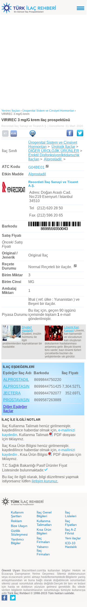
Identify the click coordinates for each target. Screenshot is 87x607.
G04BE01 (36, 167)
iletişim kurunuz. (45, 481)
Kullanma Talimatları (44, 523)
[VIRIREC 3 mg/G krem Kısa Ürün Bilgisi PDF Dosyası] (50, 455)
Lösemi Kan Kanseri (71, 329)
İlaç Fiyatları (71, 523)
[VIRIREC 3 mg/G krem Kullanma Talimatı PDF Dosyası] (51, 435)
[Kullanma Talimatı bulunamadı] (5, 135)
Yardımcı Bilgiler (17, 541)
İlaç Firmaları (43, 540)
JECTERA (12, 393)
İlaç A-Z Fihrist (70, 531)
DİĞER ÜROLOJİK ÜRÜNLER (53, 151)
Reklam (16, 521)
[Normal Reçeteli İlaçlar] (75, 267)
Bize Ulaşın (19, 526)
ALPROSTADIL (16, 380)
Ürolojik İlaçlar (63, 147)
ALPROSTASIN (16, 386)
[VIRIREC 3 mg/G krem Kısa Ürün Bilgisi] (13, 135)
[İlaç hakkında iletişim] (32, 135)
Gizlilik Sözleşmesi (19, 532)
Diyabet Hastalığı (27, 329)
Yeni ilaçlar (73, 538)
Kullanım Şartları (17, 514)
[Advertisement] (43, 60)
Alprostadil (53, 159)
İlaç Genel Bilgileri (44, 514)
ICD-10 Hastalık (71, 545)
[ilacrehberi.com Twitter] (13, 599)
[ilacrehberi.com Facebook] (4, 599)
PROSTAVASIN (16, 400)
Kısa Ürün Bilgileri (44, 531)
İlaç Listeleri (70, 514)
